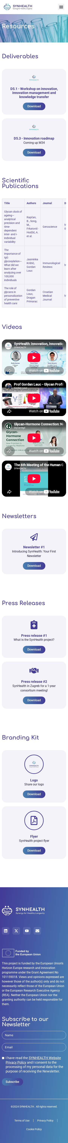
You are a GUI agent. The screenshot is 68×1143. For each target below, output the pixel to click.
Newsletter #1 (34, 547)
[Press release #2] (34, 670)
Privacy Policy (45, 1120)
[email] (37, 931)
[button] (61, 7)
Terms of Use (21, 1120)
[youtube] (27, 931)
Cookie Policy (34, 1129)
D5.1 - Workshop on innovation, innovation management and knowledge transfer (34, 93)
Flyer (34, 836)
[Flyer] (34, 820)
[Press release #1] (34, 624)
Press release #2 (34, 682)
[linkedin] (5, 931)
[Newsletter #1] (34, 537)
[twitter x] (16, 931)
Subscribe (12, 1082)
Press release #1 (34, 636)
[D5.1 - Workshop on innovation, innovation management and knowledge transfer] (34, 77)
